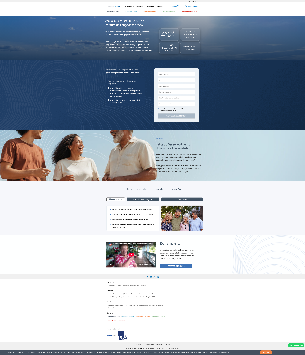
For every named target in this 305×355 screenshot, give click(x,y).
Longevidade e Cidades (113, 11)
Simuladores (159, 305)
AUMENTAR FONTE (193, 1)
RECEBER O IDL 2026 (176, 266)
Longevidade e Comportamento (189, 11)
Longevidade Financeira (168, 11)
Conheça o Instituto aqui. (143, 50)
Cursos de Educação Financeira (146, 305)
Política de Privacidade (140, 344)
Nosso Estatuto (166, 344)
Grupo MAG (158, 348)
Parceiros (143, 285)
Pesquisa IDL (149, 294)
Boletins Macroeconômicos (115, 294)
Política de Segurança (154, 344)
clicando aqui (225, 352)
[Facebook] (147, 276)
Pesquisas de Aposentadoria (136, 297)
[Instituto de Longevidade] (113, 6)
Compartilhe (298, 345)
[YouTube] (150, 276)
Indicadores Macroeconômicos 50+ (134, 294)
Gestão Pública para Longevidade (117, 297)
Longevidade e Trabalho (149, 11)
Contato (136, 285)
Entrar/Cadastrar (193, 6)
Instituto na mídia (128, 285)
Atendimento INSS (130, 305)
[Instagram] (154, 276)
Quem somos (111, 285)
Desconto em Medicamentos (116, 305)
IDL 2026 (160, 6)
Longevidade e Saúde (131, 11)
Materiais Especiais (113, 308)
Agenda (119, 285)
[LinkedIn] (157, 276)
